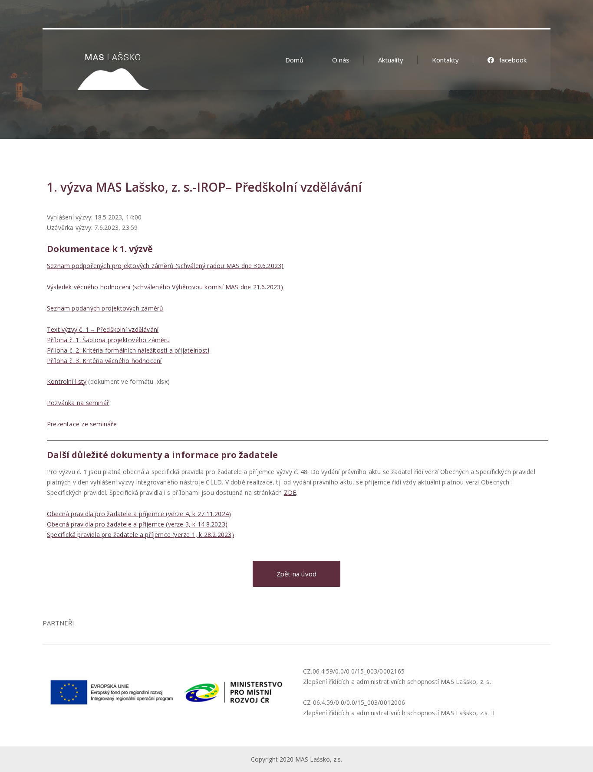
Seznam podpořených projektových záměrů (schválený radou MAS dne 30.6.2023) (165, 266)
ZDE (290, 492)
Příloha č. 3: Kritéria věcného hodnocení (104, 361)
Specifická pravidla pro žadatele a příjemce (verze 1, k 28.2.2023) (140, 534)
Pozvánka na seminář (78, 403)
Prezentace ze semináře (82, 424)
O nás (340, 60)
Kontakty (445, 60)
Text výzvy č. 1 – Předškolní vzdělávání (102, 329)
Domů (294, 60)
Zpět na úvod (297, 573)
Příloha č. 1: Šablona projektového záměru (108, 340)
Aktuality (390, 60)
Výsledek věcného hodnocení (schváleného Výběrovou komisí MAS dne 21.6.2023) (165, 287)
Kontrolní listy (66, 381)
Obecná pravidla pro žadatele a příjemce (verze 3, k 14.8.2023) (137, 524)
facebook (513, 60)
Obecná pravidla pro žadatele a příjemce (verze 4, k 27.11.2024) (139, 514)
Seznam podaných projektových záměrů (105, 308)
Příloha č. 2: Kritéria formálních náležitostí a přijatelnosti (128, 350)
